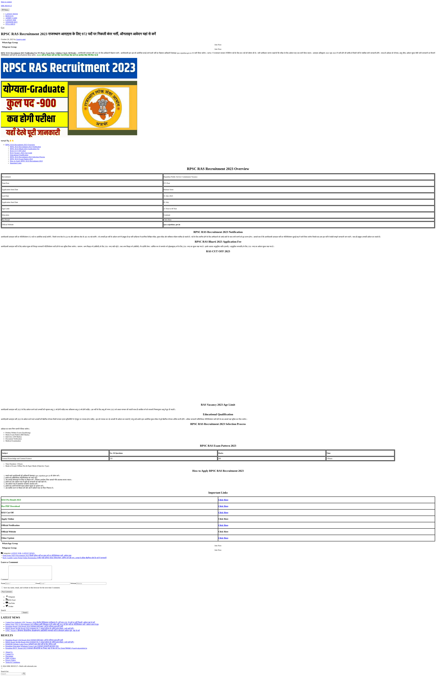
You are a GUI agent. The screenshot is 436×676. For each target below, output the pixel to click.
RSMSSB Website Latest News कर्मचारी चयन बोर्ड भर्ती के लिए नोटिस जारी (30, 644)
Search (3, 610)
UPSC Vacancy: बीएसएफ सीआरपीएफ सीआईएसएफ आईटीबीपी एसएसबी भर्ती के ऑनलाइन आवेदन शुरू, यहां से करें (42, 630)
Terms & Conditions (12, 662)
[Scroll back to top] (2, 668)
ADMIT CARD (11, 18)
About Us (8, 652)
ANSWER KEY (11, 22)
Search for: (5, 671)
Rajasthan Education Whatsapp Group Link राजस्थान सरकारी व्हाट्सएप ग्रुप (32, 646)
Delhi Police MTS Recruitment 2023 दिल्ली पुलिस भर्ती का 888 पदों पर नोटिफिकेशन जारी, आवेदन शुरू (37, 555)
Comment (4, 579)
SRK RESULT (6, 6)
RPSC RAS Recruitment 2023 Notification (25, 147)
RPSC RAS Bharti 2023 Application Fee (24, 149)
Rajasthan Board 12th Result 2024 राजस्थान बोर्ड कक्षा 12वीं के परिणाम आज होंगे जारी (34, 626)
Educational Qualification (19, 155)
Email (38, 583)
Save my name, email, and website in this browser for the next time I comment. (32, 588)
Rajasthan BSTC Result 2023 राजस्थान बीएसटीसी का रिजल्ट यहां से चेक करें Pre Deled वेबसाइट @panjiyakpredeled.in (46, 648)
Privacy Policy (10, 660)
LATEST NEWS (11, 14)
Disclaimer (9, 656)
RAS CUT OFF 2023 (18, 151)
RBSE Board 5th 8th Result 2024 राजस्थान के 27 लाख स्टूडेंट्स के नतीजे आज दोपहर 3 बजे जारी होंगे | (39, 628)
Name (3, 583)
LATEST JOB (10, 20)
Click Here (223, 500)
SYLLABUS (10, 24)
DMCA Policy (10, 658)
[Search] (24, 673)
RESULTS (9, 16)
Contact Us (9, 654)
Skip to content (6, 2)
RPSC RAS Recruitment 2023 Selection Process (27, 157)
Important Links (15, 163)
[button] (3, 28)
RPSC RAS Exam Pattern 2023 (21, 159)
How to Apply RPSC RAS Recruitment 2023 (26, 161)
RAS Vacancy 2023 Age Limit (21, 153)
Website (73, 583)
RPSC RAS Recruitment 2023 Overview (20, 145)
